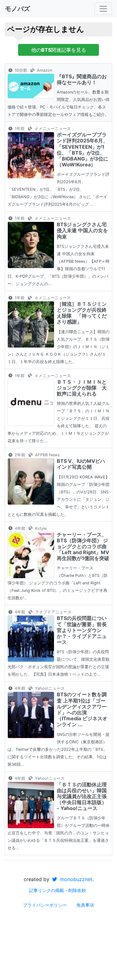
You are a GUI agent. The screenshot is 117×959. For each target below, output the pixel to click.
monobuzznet (75, 879)
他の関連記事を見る (58, 50)
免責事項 (85, 905)
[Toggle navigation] (103, 8)
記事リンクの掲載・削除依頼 (57, 890)
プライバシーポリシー (45, 905)
